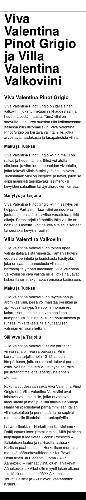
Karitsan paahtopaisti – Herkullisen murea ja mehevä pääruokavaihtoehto (41, 450)
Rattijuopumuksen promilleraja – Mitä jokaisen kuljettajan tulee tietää (42, 434)
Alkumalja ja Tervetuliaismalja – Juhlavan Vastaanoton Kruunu (38, 479)
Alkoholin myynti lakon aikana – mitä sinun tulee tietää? (41, 471)
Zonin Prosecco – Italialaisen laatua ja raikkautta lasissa (38, 439)
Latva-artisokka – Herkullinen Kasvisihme (38, 426)
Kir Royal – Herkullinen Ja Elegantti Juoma (38, 455)
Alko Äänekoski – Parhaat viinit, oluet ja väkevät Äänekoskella (39, 463)
